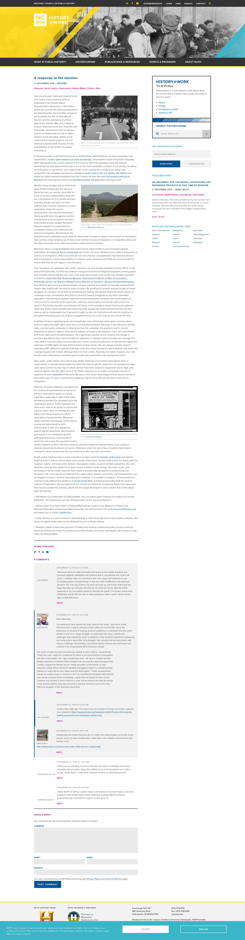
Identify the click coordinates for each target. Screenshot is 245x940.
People (162, 106)
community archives (181, 246)
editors (61, 83)
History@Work (85, 62)
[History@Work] (122, 16)
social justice (51, 88)
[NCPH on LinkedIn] (128, 3)
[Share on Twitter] (35, 552)
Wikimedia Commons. (96, 227)
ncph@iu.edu (177, 914)
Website (38, 868)
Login (169, 4)
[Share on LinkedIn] (43, 552)
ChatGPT (176, 234)
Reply (60, 603)
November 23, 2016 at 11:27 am (73, 762)
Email (90, 857)
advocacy (38, 88)
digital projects (172, 195)
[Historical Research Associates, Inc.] (83, 917)
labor (175, 238)
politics (91, 88)
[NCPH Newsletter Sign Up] (138, 3)
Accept (145, 929)
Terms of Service (113, 879)
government (65, 88)
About (162, 102)
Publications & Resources (122, 62)
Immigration (198, 242)
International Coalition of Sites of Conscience (104, 278)
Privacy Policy (94, 879)
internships (197, 238)
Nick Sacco (42, 628)
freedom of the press (110, 457)
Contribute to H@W (168, 109)
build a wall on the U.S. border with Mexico (106, 173)
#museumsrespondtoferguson (119, 281)
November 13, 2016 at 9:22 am (72, 615)
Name (37, 857)
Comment (40, 826)
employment (178, 230)
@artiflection (65, 512)
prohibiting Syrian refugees (86, 179)
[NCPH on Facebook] (134, 3)
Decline (203, 929)
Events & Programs (163, 62)
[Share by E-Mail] (47, 552)
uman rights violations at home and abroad (70, 159)
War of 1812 (197, 230)
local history (158, 195)
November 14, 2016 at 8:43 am (72, 731)
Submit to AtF (165, 112)
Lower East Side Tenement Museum (63, 278)
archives (155, 246)
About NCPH (193, 62)
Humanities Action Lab (45, 281)
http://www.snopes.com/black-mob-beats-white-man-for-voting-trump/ (69, 746)
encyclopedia (186, 195)
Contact (201, 4)
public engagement (201, 234)
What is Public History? (50, 62)
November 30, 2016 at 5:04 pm (73, 787)
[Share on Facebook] (39, 552)
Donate (188, 4)
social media (80, 480)
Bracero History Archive (69, 281)
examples (57, 374)
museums (156, 242)
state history (199, 195)
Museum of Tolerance (92, 281)
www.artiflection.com (125, 509)
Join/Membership (152, 4)
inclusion (176, 242)
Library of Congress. (94, 437)
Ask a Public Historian (161, 230)
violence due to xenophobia (64, 252)
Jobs (178, 4)
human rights (79, 88)
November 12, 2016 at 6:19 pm (72, 568)
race (98, 88)
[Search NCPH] (210, 3)
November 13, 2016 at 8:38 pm (72, 705)
